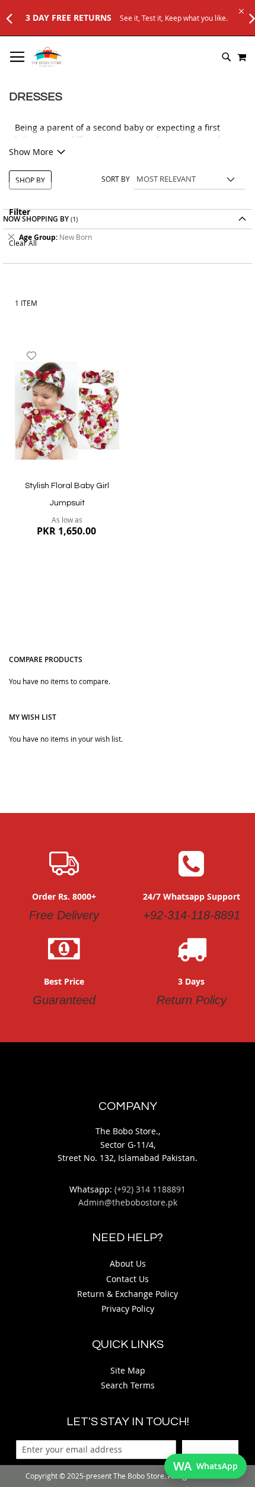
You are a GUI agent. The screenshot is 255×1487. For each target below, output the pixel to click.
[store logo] (46, 57)
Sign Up (210, 1449)
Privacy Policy (127, 1308)
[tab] (127, 237)
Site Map (127, 1370)
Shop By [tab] (30, 180)
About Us (128, 1263)
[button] (32, 355)
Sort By (115, 178)
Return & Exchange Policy (127, 1293)
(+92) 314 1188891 (150, 1189)
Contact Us (127, 1278)
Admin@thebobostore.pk (127, 1202)
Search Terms (128, 1385)
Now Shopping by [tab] (36, 219)
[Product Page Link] (67, 408)
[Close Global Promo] (240, 10)
